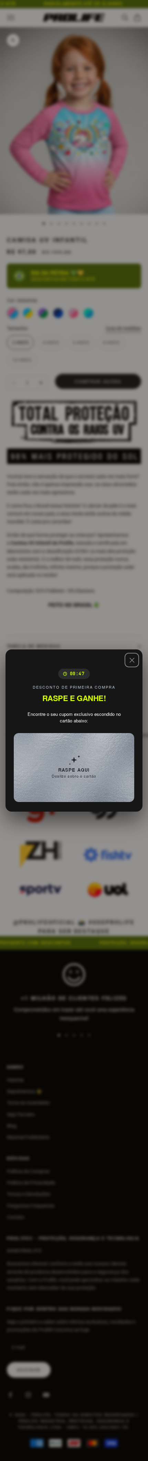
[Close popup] (132, 660)
